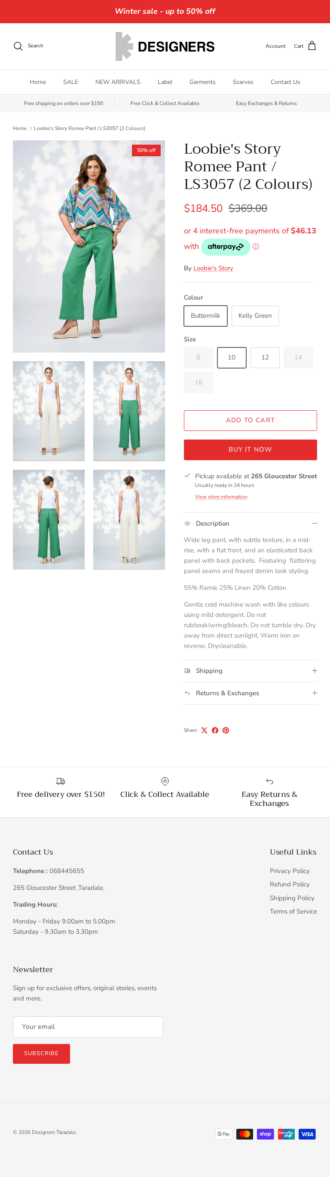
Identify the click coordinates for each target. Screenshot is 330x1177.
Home (38, 82)
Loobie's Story (213, 268)
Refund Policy (290, 884)
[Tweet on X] (204, 730)
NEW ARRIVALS (118, 82)
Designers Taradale (54, 1132)
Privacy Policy (290, 871)
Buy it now (251, 449)
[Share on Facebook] (215, 730)
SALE (70, 82)
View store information (221, 496)
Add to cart (250, 420)
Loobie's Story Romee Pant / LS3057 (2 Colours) (90, 127)
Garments (202, 82)
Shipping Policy (292, 898)
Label (165, 82)
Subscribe (41, 1053)
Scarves (243, 82)
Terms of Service (293, 911)
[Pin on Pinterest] (226, 730)
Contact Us (285, 82)
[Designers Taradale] (165, 46)
